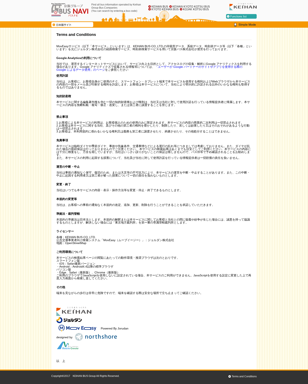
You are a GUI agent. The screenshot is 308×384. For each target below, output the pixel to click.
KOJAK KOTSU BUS (196, 9)
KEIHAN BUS (159, 6)
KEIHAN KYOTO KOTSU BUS (191, 6)
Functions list (238, 16)
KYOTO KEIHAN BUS (165, 9)
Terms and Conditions (244, 376)
